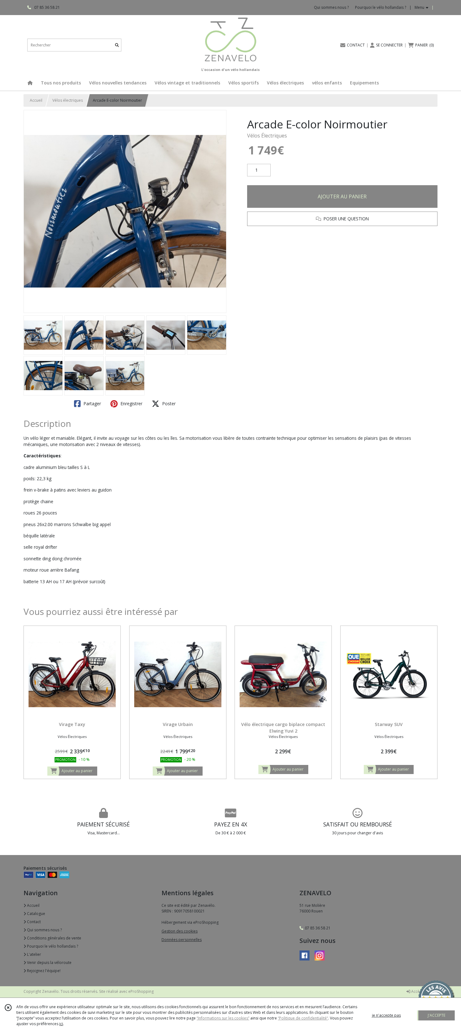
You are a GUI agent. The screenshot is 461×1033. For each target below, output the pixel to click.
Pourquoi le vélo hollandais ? (52, 946)
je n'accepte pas (386, 1015)
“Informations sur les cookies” (223, 1018)
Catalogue (35, 913)
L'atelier (33, 954)
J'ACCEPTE (436, 1015)
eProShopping (141, 991)
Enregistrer (130, 403)
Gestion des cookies (180, 931)
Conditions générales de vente (53, 938)
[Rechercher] (117, 45)
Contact (33, 921)
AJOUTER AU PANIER (342, 196)
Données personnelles (182, 939)
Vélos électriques (67, 100)
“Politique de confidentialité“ (303, 1018)
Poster (168, 403)
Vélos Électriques (267, 135)
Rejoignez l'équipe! (43, 970)
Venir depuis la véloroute (49, 962)
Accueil (36, 100)
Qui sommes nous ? (44, 930)
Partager (91, 403)
